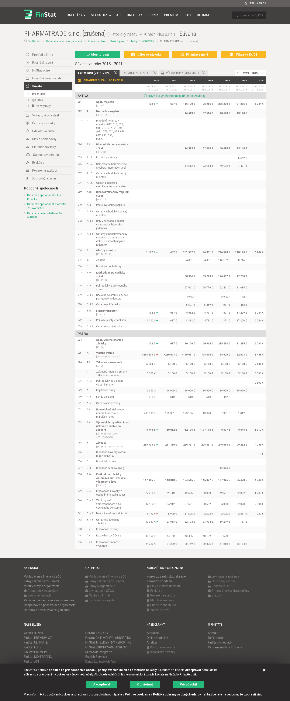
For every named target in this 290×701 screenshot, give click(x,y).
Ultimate (204, 15)
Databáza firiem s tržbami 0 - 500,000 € (44, 215)
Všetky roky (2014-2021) (182, 73)
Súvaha (37, 86)
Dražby (216, 595)
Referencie (215, 637)
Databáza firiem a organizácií (64, 41)
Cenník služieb (33, 633)
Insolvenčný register (102, 600)
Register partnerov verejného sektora (49, 600)
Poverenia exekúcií (44, 170)
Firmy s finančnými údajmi (41, 581)
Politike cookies (136, 694)
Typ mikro (38, 93)
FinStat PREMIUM (35, 652)
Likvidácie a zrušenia (225, 576)
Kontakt (213, 633)
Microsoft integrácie (98, 652)
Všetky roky (43, 106)
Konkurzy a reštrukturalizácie (166, 576)
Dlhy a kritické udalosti (165, 586)
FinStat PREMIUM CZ (38, 637)
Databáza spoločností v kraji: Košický (45, 197)
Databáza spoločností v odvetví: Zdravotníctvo (47, 206)
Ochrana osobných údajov (225, 647)
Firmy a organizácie (102, 586)
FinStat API (31, 661)
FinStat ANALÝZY (96, 633)
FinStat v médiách (220, 642)
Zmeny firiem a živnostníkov (230, 590)
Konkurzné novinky (163, 647)
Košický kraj (117, 41)
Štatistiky (99, 15)
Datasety (134, 15)
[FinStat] (40, 18)
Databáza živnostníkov (43, 590)
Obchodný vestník (223, 581)
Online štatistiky (157, 637)
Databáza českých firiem (101, 661)
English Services (96, 656)
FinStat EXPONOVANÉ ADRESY (106, 647)
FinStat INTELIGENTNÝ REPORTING (108, 642)
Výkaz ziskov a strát (45, 115)
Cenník (153, 15)
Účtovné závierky (43, 123)
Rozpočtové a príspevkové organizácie (50, 605)
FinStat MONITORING (38, 656)
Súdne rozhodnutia (46, 154)
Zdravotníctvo (96, 41)
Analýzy (152, 642)
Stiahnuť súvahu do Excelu (103, 80)
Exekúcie (38, 162)
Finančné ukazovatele (47, 78)
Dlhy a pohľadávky (44, 139)
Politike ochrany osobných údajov (177, 694)
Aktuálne (153, 633)
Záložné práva (159, 610)
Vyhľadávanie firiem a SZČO (43, 576)
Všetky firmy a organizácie (41, 586)
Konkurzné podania (160, 581)
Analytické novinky (162, 652)
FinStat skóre (41, 70)
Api (118, 15)
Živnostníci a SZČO (101, 590)
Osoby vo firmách (39, 595)
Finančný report (42, 62)
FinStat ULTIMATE (36, 642)
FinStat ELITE (33, 647)
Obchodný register (44, 178)
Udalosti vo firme (43, 131)
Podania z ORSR (223, 586)
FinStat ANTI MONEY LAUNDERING (108, 637)
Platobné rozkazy (44, 147)
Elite (187, 15)
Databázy (74, 15)
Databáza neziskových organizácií (47, 610)
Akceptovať (101, 684)
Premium (171, 15)
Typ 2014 (37, 100)
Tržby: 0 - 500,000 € (142, 41)
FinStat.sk (34, 41)
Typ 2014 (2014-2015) (135, 73)
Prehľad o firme (42, 54)
